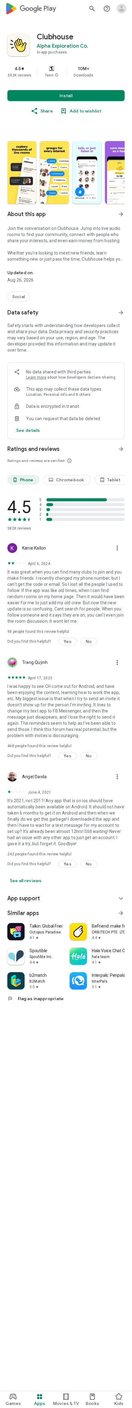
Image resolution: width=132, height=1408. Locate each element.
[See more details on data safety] (28, 430)
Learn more (36, 377)
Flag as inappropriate (35, 998)
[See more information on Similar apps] (121, 913)
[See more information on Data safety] (121, 312)
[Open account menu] (121, 8)
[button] (56, 75)
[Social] (18, 296)
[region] (66, 71)
